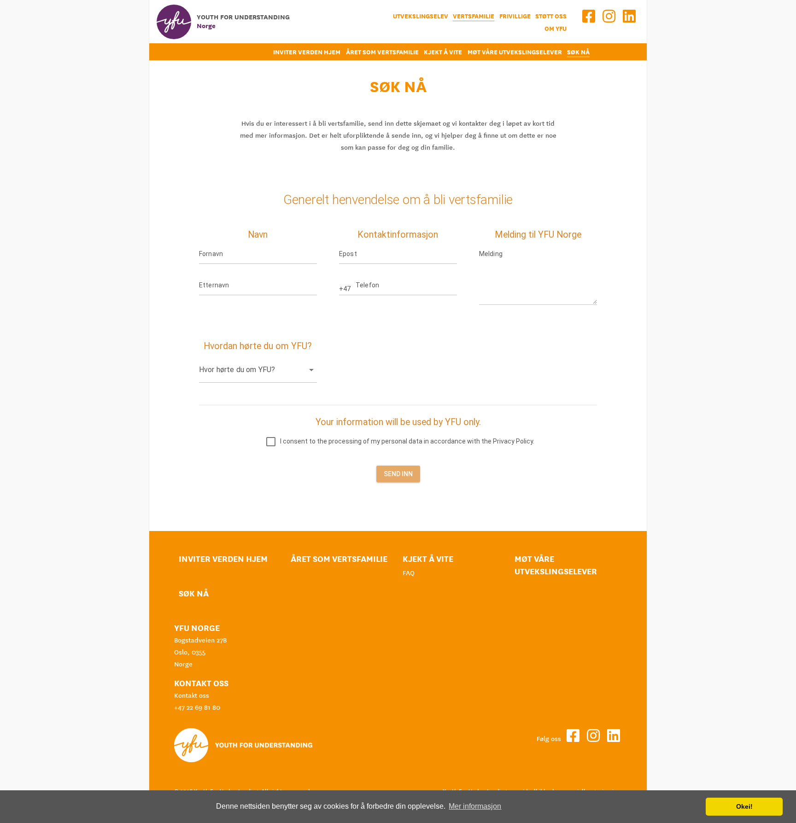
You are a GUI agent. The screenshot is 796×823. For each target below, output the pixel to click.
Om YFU (555, 28)
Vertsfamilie (473, 16)
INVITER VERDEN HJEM (306, 52)
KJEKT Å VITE (443, 52)
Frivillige (515, 16)
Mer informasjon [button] (475, 806)
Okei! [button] (744, 806)
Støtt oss (551, 16)
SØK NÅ (578, 52)
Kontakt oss (191, 695)
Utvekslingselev (420, 16)
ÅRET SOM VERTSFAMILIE (382, 52)
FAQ (409, 573)
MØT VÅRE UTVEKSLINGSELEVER (515, 52)
